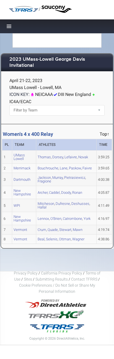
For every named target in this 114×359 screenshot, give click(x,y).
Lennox (43, 219)
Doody (66, 192)
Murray (57, 177)
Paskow (75, 168)
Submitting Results (51, 279)
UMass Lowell (19, 157)
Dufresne (63, 204)
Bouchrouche (48, 168)
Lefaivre (70, 157)
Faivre (87, 168)
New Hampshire (22, 192)
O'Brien (55, 219)
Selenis (52, 239)
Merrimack (22, 168)
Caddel (54, 192)
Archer (43, 192)
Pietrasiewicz (74, 177)
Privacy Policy (26, 273)
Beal (41, 239)
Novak (83, 157)
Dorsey (57, 157)
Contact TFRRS (84, 279)
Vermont (20, 230)
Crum (42, 230)
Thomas (44, 157)
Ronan (77, 192)
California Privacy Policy (61, 273)
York (87, 219)
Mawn (77, 230)
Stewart (65, 230)
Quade (53, 230)
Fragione (44, 181)
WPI (17, 205)
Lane (64, 168)
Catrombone (72, 219)
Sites (28, 279)
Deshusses (80, 204)
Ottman (65, 239)
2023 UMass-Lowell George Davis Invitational (47, 62)
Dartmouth (22, 179)
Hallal (42, 207)
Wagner (78, 239)
